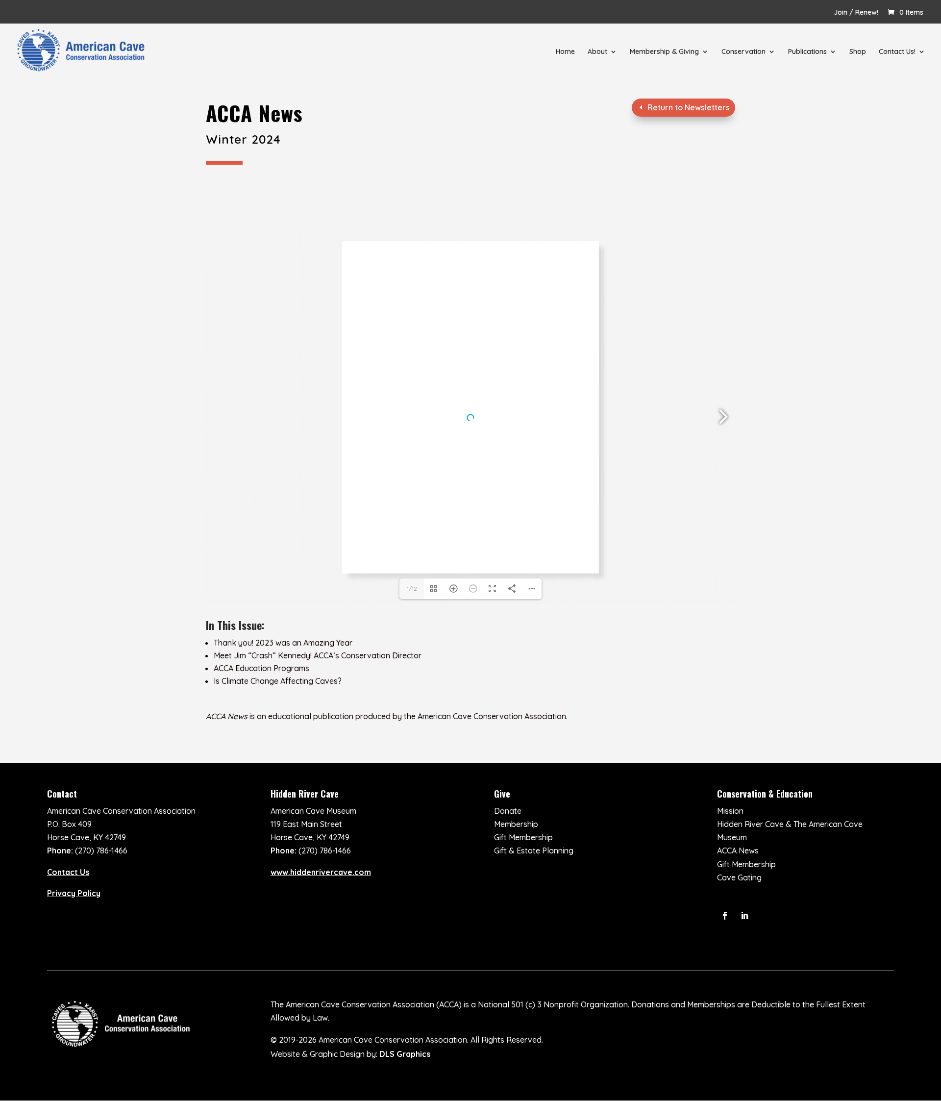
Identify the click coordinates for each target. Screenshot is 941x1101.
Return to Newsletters (688, 107)
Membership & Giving (664, 52)
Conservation (743, 52)
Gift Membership (523, 837)
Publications (807, 52)
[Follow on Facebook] (725, 916)
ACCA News (738, 850)
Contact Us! (897, 52)
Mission (730, 811)
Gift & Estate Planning (533, 850)
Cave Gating (739, 877)
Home (565, 52)
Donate (507, 811)
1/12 (412, 588)
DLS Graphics (404, 1054)
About (597, 52)
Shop (857, 52)
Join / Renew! (856, 13)
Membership (516, 824)
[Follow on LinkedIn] (744, 916)
